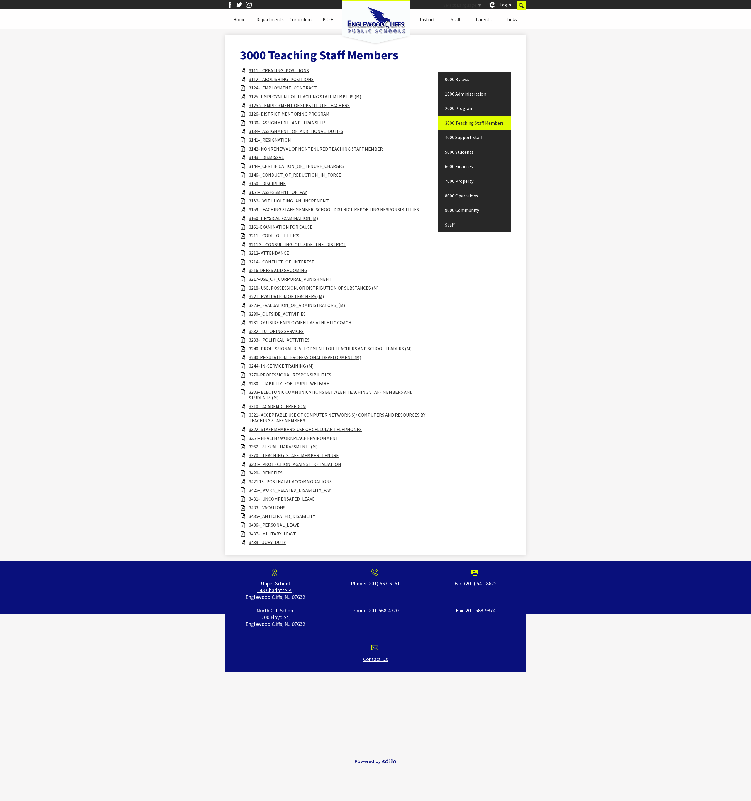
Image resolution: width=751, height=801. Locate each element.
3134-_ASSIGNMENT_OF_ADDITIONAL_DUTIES (296, 131)
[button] (239, 19)
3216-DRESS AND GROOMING (278, 270)
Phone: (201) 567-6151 (375, 583)
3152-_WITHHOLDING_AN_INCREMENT (289, 201)
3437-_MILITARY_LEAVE (272, 534)
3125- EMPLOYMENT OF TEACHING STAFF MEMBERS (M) (305, 96)
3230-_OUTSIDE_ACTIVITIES (277, 314)
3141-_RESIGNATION (270, 140)
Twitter (239, 5)
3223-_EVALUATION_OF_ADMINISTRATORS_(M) (297, 305)
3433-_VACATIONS (267, 508)
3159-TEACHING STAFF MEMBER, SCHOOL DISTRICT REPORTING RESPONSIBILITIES (334, 209)
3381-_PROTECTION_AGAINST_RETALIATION (295, 464)
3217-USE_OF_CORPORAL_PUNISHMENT (290, 279)
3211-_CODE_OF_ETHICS (274, 236)
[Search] (521, 5)
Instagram (249, 5)
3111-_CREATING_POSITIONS (279, 70)
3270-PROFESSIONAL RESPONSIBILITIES (290, 375)
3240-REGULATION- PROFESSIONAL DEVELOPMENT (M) (305, 357)
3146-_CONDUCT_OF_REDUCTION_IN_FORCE (295, 175)
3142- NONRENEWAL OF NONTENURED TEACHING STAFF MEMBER (316, 149)
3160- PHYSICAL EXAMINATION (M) (283, 218)
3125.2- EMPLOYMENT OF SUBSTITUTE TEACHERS (299, 105)
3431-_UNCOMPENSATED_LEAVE (282, 499)
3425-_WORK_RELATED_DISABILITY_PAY (290, 490)
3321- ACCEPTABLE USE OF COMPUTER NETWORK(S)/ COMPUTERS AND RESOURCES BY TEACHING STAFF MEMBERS (337, 417)
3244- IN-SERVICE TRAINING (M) (281, 366)
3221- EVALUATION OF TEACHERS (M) (286, 296)
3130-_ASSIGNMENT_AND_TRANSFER (287, 123)
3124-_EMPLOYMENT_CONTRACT (283, 88)
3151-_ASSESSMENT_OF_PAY (278, 192)
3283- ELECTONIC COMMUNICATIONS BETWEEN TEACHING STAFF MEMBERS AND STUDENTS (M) (331, 394)
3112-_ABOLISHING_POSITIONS (281, 79)
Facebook (230, 5)
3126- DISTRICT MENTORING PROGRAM (289, 114)
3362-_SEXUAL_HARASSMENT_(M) (283, 446)
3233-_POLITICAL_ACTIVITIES (279, 340)
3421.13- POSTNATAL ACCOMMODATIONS (290, 481)
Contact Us (375, 659)
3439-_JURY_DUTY (267, 542)
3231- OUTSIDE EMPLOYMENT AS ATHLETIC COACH (300, 322)
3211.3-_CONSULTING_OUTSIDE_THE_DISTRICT (297, 244)
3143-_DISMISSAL (266, 157)
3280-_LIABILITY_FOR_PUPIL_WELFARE (289, 383)
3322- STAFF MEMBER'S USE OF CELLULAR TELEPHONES (305, 429)
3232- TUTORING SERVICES (276, 331)
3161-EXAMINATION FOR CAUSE (280, 227)
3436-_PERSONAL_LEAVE (274, 525)
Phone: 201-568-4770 (375, 610)
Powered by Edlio (375, 761)
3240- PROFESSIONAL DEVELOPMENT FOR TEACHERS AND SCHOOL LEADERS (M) (330, 349)
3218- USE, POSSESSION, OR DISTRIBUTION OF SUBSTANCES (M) (313, 288)
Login (499, 5)
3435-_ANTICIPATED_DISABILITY (282, 516)
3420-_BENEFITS (266, 473)
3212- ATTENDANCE (269, 253)
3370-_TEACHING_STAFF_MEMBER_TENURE (294, 455)
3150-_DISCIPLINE (267, 183)
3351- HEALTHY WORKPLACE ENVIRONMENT (294, 438)
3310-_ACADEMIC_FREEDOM (277, 406)
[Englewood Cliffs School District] (375, 22)
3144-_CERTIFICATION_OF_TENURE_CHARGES (296, 166)
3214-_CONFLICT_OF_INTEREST (281, 262)
